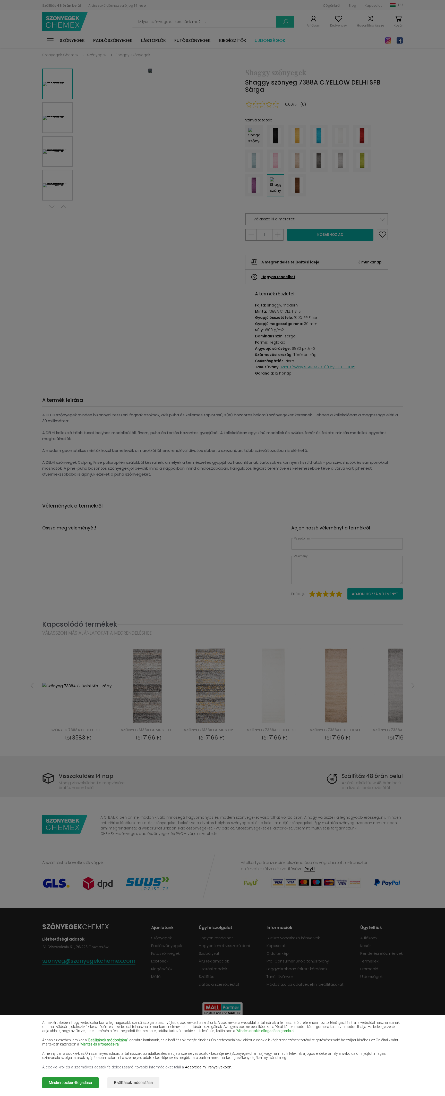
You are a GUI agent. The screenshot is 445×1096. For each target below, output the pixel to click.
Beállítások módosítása (133, 1083)
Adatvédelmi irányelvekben (208, 1067)
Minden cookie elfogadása (70, 1083)
